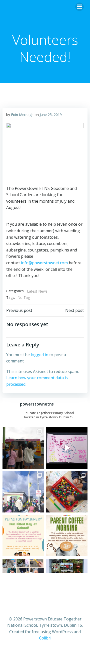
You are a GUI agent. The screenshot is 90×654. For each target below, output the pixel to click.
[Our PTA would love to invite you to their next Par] (67, 535)
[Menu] (79, 7)
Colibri (45, 638)
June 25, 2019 (51, 114)
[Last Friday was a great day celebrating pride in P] (23, 491)
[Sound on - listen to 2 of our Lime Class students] (67, 448)
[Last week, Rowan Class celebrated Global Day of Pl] (67, 491)
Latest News (37, 291)
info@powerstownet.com (44, 263)
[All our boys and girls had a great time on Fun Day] (23, 448)
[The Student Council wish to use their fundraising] (23, 535)
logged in (39, 354)
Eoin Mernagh (22, 114)
